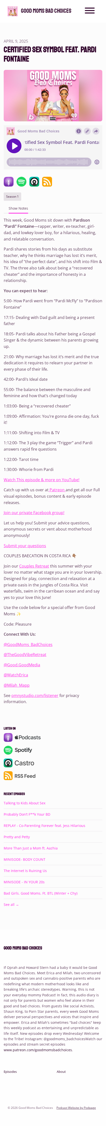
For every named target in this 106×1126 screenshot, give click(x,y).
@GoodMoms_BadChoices (28, 644)
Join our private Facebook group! (34, 512)
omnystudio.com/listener (34, 695)
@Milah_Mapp (17, 685)
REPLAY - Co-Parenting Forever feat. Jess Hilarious (44, 825)
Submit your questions (25, 545)
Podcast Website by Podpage (76, 1108)
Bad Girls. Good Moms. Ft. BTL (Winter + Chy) (40, 893)
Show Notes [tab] (18, 208)
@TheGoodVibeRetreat (25, 654)
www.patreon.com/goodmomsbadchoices (38, 1050)
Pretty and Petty (17, 837)
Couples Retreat (34, 566)
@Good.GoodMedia (22, 665)
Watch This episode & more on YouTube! (41, 479)
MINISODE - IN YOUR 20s (24, 882)
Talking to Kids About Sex (24, 803)
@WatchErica (16, 675)
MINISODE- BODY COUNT (24, 859)
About (61, 1071)
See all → (11, 904)
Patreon (57, 490)
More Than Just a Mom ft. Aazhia (31, 848)
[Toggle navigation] (89, 11)
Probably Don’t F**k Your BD (27, 814)
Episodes (10, 1071)
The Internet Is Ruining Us (25, 870)
